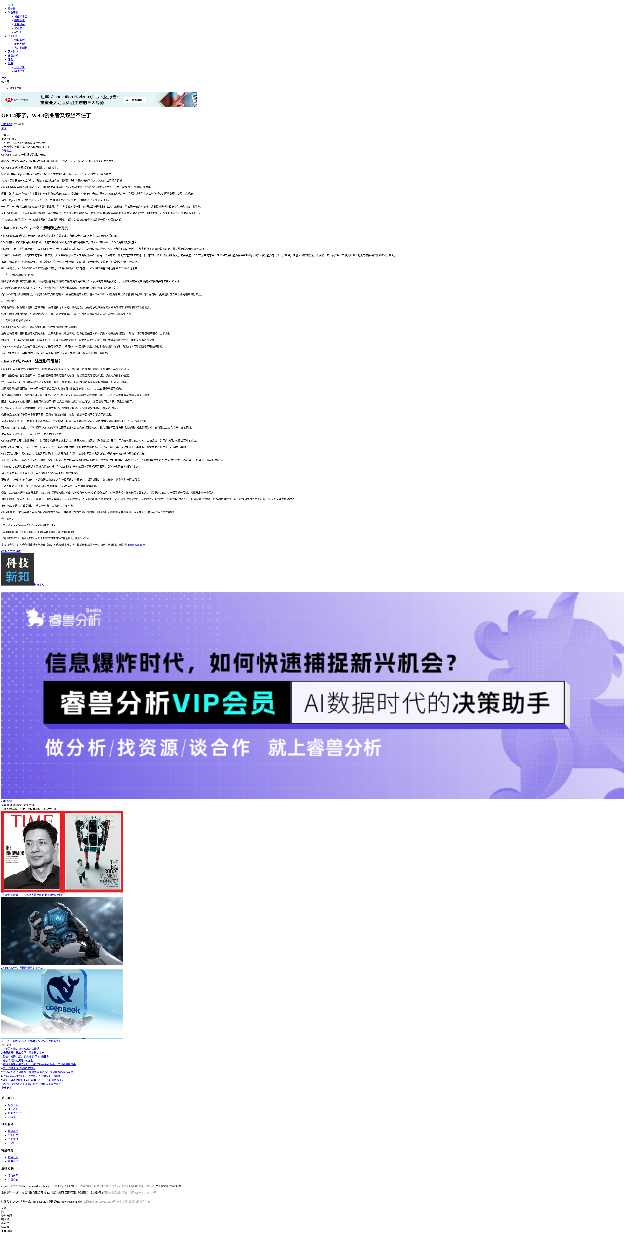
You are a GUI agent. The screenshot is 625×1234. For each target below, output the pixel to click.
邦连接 (12, 8)
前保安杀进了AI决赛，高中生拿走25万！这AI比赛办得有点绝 (38, 1072)
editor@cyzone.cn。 (137, 544)
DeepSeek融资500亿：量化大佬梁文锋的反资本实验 (32, 1041)
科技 (18, 551)
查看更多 (6, 1087)
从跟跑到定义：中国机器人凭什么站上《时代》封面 (32, 894)
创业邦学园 (20, 16)
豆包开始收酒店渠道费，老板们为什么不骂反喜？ (32, 1084)
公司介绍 (13, 1105)
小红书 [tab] (5, 1223)
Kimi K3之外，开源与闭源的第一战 (23, 967)
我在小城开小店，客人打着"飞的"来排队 (26, 1056)
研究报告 (13, 1143)
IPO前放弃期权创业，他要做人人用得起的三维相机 (32, 1076)
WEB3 (11, 551)
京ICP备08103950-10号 (137, 1186)
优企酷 (18, 28)
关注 (4, 128)
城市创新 (19, 43)
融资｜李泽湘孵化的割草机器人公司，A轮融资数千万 (33, 1080)
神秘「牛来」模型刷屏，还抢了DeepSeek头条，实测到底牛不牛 (39, 1064)
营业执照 (122, 1201)
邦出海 (18, 32)
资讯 (10, 4)
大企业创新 (20, 47)
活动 (10, 59)
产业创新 (13, 36)
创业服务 (13, 12)
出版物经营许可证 (139, 1201)
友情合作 (13, 1161)
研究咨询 (13, 51)
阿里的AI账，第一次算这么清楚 (21, 1048)
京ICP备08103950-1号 (87, 1186)
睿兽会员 (13, 1131)
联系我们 (13, 1109)
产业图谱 (13, 1139)
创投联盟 (19, 40)
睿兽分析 (13, 55)
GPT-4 (4, 551)
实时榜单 (19, 71)
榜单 (10, 63)
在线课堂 (19, 20)
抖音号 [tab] (5, 1227)
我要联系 (6, 150)
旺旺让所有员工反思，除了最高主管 (23, 1052)
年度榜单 (19, 67)
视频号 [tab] (5, 1219)
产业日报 (13, 1135)
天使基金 (19, 24)
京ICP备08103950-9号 (111, 1186)
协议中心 (13, 1179)
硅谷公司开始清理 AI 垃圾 (18, 1060)
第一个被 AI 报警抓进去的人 (19, 1068)
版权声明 (13, 1175)
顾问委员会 (14, 1113)
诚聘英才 (13, 1117)
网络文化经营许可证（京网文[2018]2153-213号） (131, 1192)
